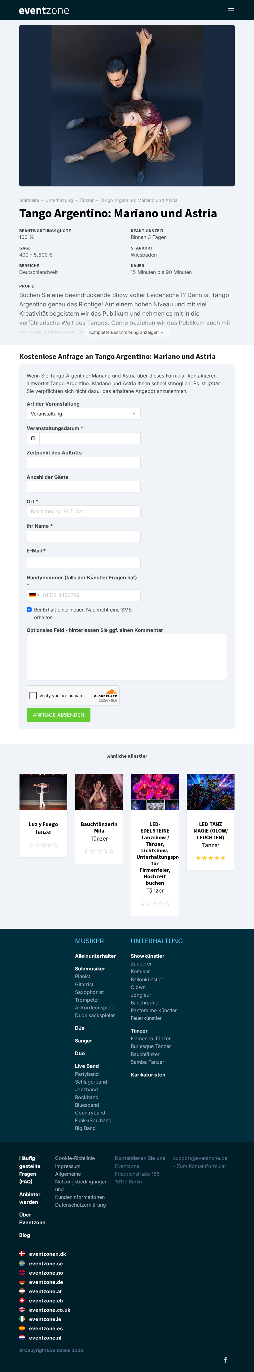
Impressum (68, 1166)
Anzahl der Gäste (47, 477)
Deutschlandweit (38, 272)
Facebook (225, 1360)
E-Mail (36, 551)
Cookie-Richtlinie (75, 1158)
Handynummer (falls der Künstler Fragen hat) (82, 581)
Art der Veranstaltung (53, 404)
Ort (32, 501)
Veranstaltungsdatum (55, 428)
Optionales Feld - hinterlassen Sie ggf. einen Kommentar (95, 630)
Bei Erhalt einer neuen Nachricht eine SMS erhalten (83, 613)
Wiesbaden (144, 255)
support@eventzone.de (200, 1158)
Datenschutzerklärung (80, 1205)
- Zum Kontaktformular (199, 1166)
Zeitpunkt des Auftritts (54, 453)
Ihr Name (40, 526)
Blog (24, 1235)
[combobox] (84, 511)
